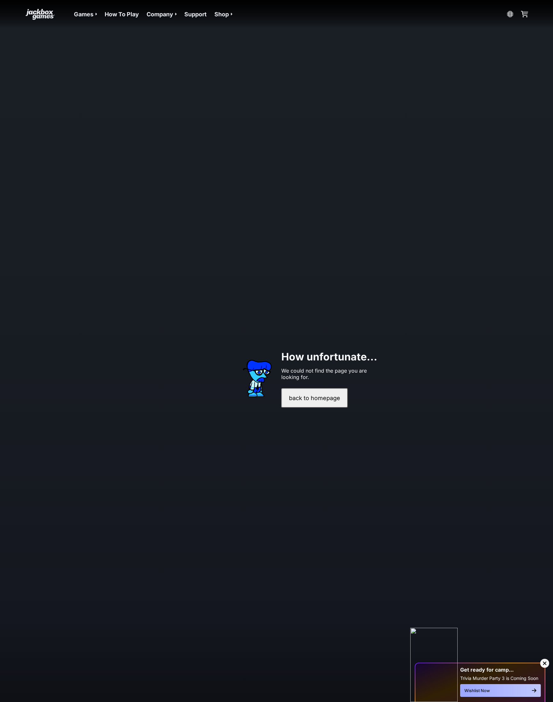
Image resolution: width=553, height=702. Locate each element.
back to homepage (314, 398)
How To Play (122, 14)
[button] (85, 14)
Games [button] (83, 14)
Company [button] (160, 14)
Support (195, 14)
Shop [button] (221, 14)
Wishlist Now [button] (477, 690)
